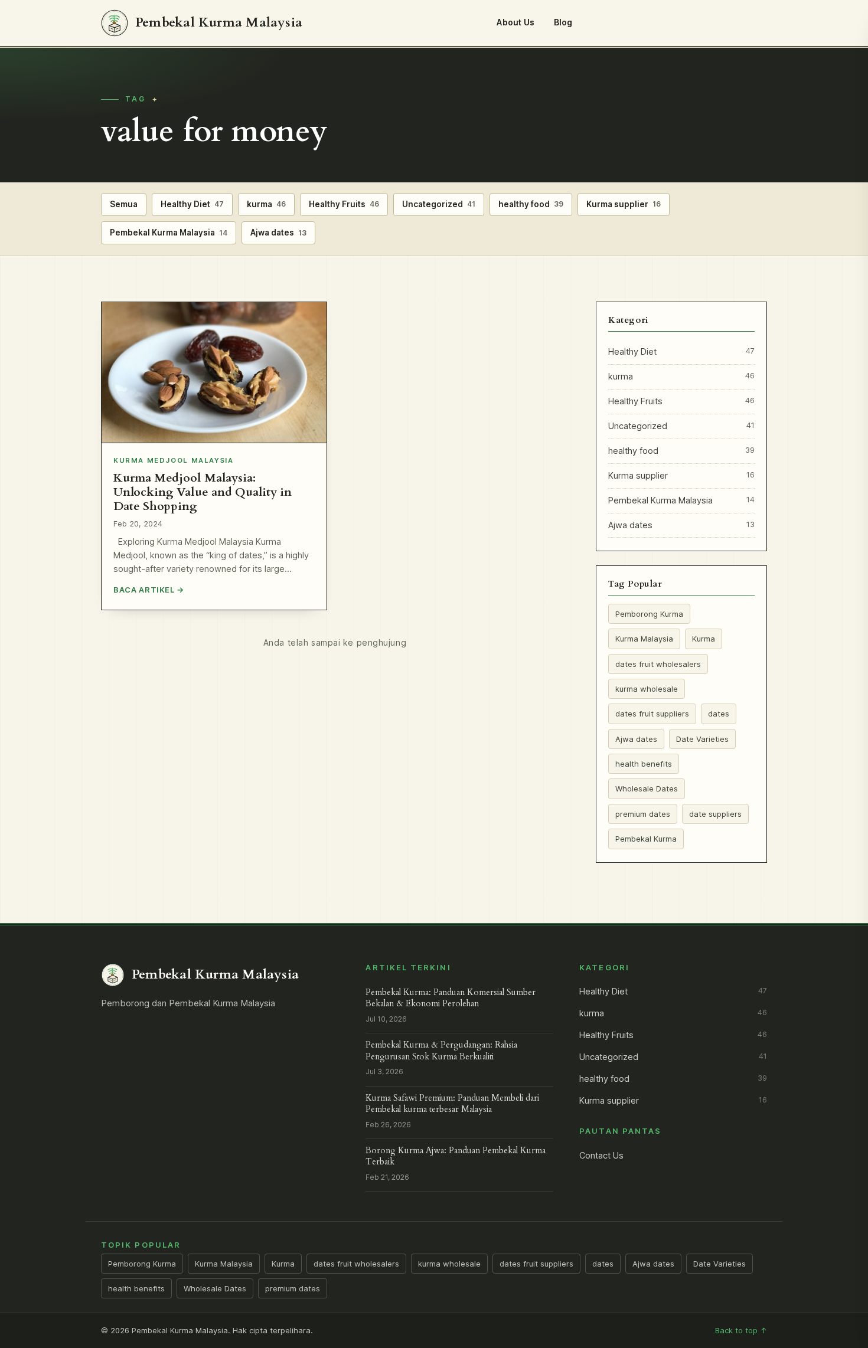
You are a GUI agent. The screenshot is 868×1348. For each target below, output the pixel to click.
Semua (124, 204)
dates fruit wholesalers (658, 664)
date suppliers (715, 814)
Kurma (703, 638)
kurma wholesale (646, 688)
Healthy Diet (192, 204)
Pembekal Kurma (646, 838)
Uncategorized (438, 204)
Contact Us (601, 1155)
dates (718, 713)
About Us (515, 22)
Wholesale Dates (646, 788)
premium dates (642, 814)
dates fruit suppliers (652, 713)
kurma (266, 204)
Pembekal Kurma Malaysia (168, 232)
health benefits (643, 763)
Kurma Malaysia (644, 638)
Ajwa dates (278, 232)
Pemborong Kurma (649, 614)
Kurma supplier (623, 204)
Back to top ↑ (741, 1330)
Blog (563, 22)
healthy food (530, 204)
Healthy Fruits (344, 204)
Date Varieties (702, 739)
